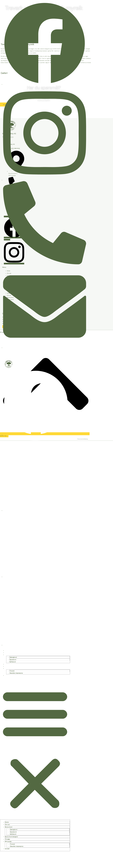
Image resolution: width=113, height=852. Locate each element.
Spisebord (13, 659)
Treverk (12, 671)
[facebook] (45, 84)
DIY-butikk (8, 668)
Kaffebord (12, 662)
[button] (35, 748)
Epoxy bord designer (11, 664)
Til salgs (7, 666)
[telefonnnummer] (45, 264)
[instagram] (45, 180)
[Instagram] (36, 510)
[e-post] (45, 347)
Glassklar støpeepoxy (16, 673)
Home (6, 650)
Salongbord (13, 657)
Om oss (7, 652)
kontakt (7, 675)
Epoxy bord (8, 655)
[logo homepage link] (9, 355)
